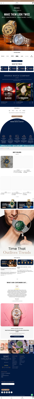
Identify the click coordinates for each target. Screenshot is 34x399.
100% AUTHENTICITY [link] (10, 139)
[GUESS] (7, 56)
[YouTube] (9, 392)
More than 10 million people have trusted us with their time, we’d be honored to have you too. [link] (30, 141)
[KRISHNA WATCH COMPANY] (17, 146)
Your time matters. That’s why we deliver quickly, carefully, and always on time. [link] (24, 141)
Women (13, 110)
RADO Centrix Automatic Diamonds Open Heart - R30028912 (17, 193)
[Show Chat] (32, 395)
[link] (4, 136)
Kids (20, 110)
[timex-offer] (6, 148)
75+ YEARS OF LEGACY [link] (3, 139)
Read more (2, 275)
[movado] (3, 56)
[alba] (17, 56)
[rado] (22, 56)
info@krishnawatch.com (5, 375)
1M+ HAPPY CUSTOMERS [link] (30, 139)
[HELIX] (12, 56)
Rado (6, 192)
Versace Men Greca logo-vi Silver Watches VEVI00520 (18, 171)
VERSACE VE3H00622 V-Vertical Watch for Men (27, 171)
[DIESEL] (27, 56)
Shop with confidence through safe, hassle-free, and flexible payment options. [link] (17, 141)
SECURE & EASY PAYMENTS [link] (17, 139)
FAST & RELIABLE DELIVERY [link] (23, 139)
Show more (17, 116)
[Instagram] (4, 392)
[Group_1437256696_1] (2, 148)
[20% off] (5, 148)
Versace (18, 169)
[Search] (3, 3)
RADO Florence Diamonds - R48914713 (27, 193)
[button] (1, 56)
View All (17, 154)
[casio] (31, 56)
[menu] (1, 3)
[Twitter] (11, 392)
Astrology (24, 110)
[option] (17, 28)
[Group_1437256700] (8, 148)
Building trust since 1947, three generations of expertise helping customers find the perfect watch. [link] (4, 141)
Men (9, 110)
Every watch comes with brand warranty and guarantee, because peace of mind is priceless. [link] (10, 141)
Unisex (17, 110)
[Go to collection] (14, 102)
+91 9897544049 (8, 373)
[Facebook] (2, 392)
